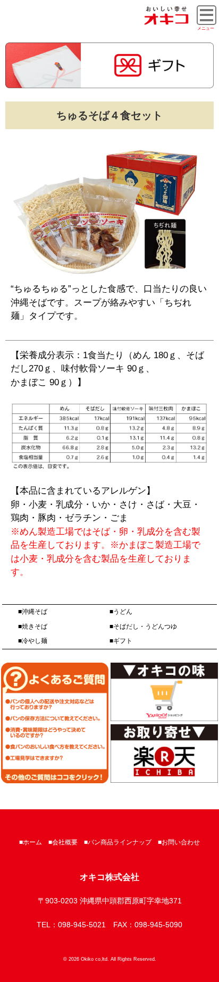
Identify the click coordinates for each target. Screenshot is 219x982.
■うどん (121, 611)
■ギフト (121, 641)
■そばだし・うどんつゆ (143, 626)
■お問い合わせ (179, 842)
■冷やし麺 (32, 641)
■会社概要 (63, 842)
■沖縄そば (32, 611)
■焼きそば (32, 626)
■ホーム (30, 842)
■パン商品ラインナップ (117, 842)
